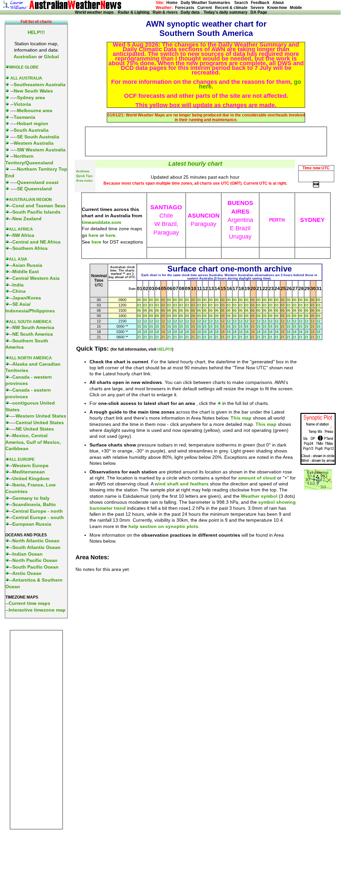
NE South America (32, 334)
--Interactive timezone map (35, 610)
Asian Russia (27, 265)
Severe (257, 7)
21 (139, 337)
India (18, 284)
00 (139, 300)
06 (139, 310)
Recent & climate (231, 7)
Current (204, 7)
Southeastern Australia (40, 84)
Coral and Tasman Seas (39, 205)
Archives (82, 171)
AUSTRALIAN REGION (30, 199)
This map (241, 418)
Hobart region (32, 123)
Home (172, 2)
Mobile (296, 7)
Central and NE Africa (36, 242)
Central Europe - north (37, 511)
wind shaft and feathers (182, 483)
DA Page (259, 12)
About (278, 2)
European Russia (31, 524)
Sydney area (31, 97)
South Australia (31, 130)
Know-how (277, 7)
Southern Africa (30, 248)
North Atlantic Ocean (36, 540)
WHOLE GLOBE (24, 67)
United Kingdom (30, 478)
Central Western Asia (36, 278)
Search (240, 2)
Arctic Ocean (27, 573)
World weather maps (95, 12)
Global (51, 56)
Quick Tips (84, 176)
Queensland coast (38, 182)
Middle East (25, 271)
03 (139, 305)
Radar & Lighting (134, 12)
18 (139, 332)
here (93, 235)
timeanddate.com (101, 222)
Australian (25, 56)
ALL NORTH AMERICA (30, 358)
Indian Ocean (27, 554)
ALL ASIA (18, 259)
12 (139, 321)
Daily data (192, 12)
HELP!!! (164, 349)
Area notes (84, 180)
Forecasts (184, 7)
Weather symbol (259, 496)
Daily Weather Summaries (207, 2)
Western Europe (30, 465)
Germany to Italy (31, 498)
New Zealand (27, 218)
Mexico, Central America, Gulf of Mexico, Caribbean (33, 442)
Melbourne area (34, 110)
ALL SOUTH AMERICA (30, 321)
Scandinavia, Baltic (34, 504)
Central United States (40, 422)
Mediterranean (28, 471)
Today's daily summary (226, 12)
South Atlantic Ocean (36, 547)
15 (139, 326)
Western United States (41, 416)
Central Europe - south (38, 517)
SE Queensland (34, 188)
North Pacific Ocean (35, 560)
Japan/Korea (26, 297)
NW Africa (23, 235)
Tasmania (24, 117)
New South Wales (33, 90)
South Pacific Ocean (35, 567)
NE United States (35, 429)
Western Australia (34, 143)
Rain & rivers (167, 12)
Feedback (260, 2)
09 (139, 316)
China (19, 291)
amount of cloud (257, 477)
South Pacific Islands (36, 212)
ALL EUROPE (22, 459)
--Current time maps (27, 603)
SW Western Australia (41, 149)
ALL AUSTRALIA (26, 78)
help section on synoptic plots (163, 526)
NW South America (33, 327)
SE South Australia (38, 136)
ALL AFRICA (21, 229)
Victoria (22, 104)
